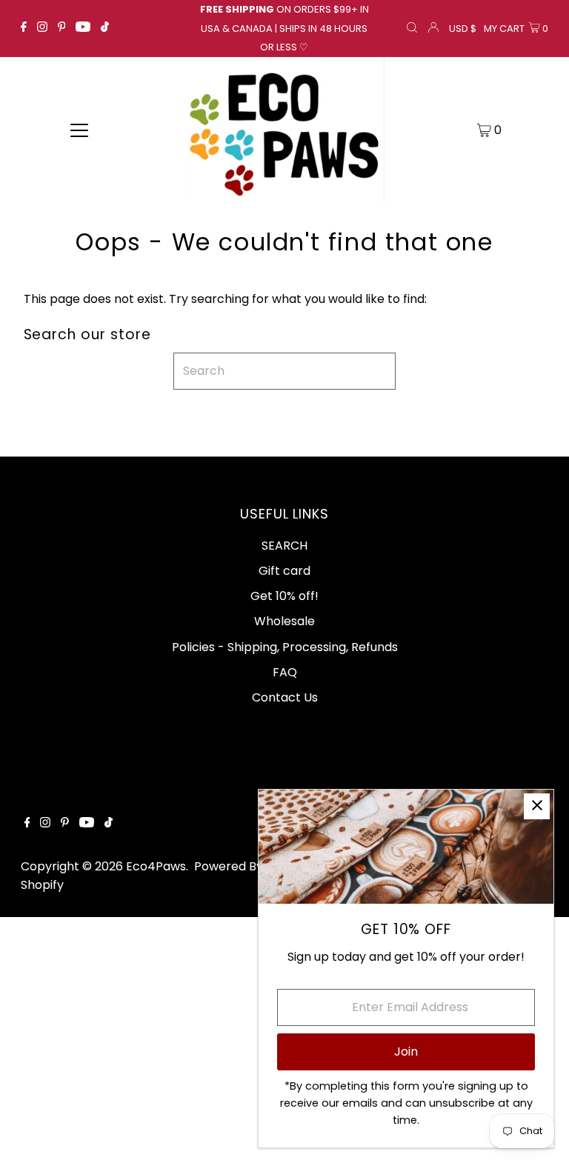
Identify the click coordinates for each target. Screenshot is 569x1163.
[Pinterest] (62, 28)
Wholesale (284, 621)
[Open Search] (412, 29)
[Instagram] (42, 28)
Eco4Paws (156, 866)
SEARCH (284, 545)
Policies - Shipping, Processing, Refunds (285, 647)
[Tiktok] (105, 28)
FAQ (285, 672)
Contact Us (285, 697)
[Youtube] (83, 28)
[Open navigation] (79, 129)
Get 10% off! (284, 595)
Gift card (284, 570)
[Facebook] (23, 28)
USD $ (462, 28)
